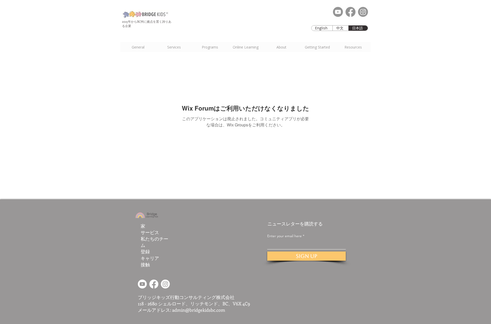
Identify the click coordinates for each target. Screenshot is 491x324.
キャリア (150, 258)
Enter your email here (284, 236)
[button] (317, 47)
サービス (150, 232)
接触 (145, 264)
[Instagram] (363, 12)
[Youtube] (338, 12)
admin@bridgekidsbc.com (198, 310)
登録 (145, 251)
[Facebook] (350, 12)
